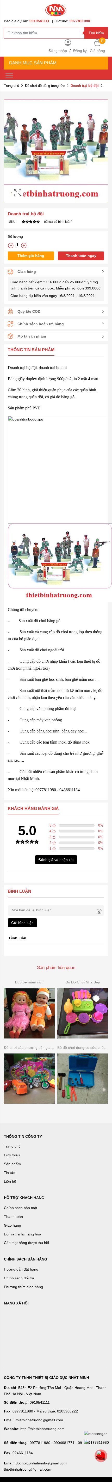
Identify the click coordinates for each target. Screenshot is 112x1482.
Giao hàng (12, 1225)
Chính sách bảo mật (20, 1208)
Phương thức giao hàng (23, 1287)
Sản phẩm (12, 1164)
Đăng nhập (58, 51)
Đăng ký (80, 51)
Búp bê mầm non (29, 982)
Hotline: (73, 21)
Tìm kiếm (96, 33)
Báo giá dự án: (26, 21)
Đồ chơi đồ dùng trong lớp (45, 86)
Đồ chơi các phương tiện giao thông (29, 1047)
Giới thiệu (12, 1155)
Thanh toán (13, 1216)
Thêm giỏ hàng (30, 256)
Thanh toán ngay (81, 256)
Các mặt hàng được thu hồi (26, 1243)
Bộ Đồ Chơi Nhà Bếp (83, 982)
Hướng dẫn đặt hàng (21, 1269)
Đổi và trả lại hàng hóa (22, 1234)
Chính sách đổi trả (19, 1278)
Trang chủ (11, 86)
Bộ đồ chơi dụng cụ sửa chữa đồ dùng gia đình (82, 1047)
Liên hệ (10, 1181)
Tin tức (9, 1173)
